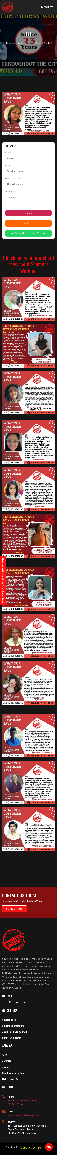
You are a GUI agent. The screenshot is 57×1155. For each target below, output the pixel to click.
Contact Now (14, 908)
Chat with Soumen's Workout (30, 233)
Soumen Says (9, 1019)
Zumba (5, 1067)
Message (9, 191)
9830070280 (15, 1104)
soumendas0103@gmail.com (23, 1115)
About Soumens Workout (14, 1031)
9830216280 (15, 1100)
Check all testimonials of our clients (28, 861)
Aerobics (6, 1061)
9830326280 (31, 1100)
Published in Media (11, 1038)
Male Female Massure (13, 1079)
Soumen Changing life (13, 1025)
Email (7, 165)
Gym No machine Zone (13, 1073)
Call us (29, 223)
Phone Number (13, 178)
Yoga (4, 1054)
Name (8, 152)
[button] (47, 7)
